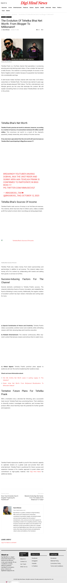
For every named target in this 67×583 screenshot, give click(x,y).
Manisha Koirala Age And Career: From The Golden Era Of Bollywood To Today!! (34, 497)
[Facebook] (3, 33)
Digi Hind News (35, 471)
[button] (4, 3)
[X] (7, 33)
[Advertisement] (22, 106)
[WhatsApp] (15, 33)
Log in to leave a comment (8, 542)
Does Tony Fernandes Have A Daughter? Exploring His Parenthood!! (9, 497)
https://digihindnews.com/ (19, 510)
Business (8, 14)
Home (2, 14)
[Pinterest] (11, 33)
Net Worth (14, 14)
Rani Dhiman (6, 29)
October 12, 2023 (30, 195)
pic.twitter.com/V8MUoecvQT (19, 188)
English (9, 582)
